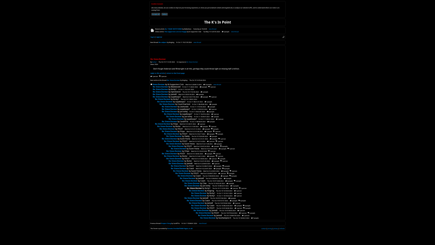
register (159, 37)
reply (157, 73)
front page (175, 73)
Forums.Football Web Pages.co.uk (180, 228)
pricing (269, 228)
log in (153, 37)
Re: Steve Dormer (192, 62)
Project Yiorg (166, 223)
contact (263, 228)
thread (217, 84)
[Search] (283, 37)
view (212, 29)
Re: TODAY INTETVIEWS (173, 29)
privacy (275, 228)
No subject (163, 42)
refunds (282, 228)
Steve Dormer (159, 84)
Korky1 (154, 62)
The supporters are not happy (175, 32)
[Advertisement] (217, 52)
